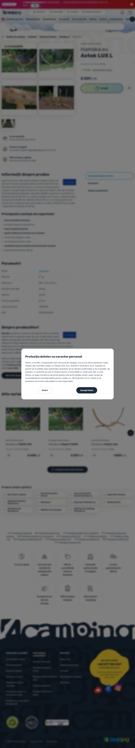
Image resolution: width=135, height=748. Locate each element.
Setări (45, 390)
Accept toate (86, 390)
